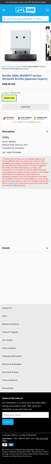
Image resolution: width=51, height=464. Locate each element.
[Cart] (46, 10)
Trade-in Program (10, 332)
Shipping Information (12, 356)
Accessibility (7, 388)
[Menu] (5, 10)
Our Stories (7, 340)
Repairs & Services (10, 324)
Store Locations (9, 348)
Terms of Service (9, 380)
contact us (12, 183)
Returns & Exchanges (11, 364)
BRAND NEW (9, 98)
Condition (11, 93)
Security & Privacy (10, 372)
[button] (25, 107)
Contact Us (7, 308)
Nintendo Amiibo (14, 66)
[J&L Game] (25, 10)
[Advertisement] (25, 217)
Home (4, 66)
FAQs (4, 316)
